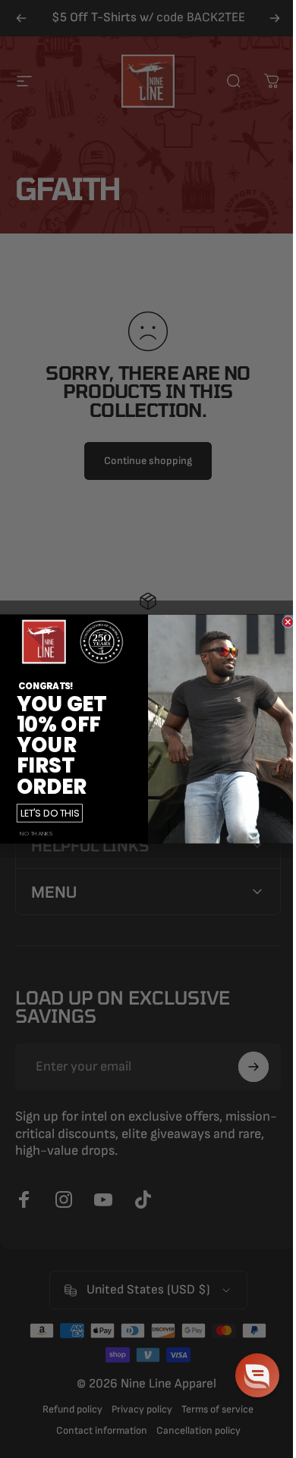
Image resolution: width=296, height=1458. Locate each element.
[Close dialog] (282, 621)
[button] (246, 1375)
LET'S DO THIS (44, 813)
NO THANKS (30, 833)
